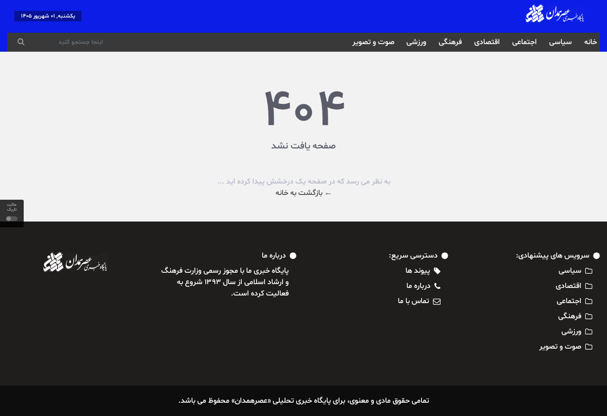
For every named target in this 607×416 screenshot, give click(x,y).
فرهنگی (450, 42)
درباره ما (418, 286)
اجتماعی (524, 42)
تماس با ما (413, 301)
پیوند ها (417, 271)
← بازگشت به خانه (304, 193)
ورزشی (416, 42)
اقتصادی (487, 42)
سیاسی (560, 42)
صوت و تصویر (373, 42)
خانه (590, 42)
